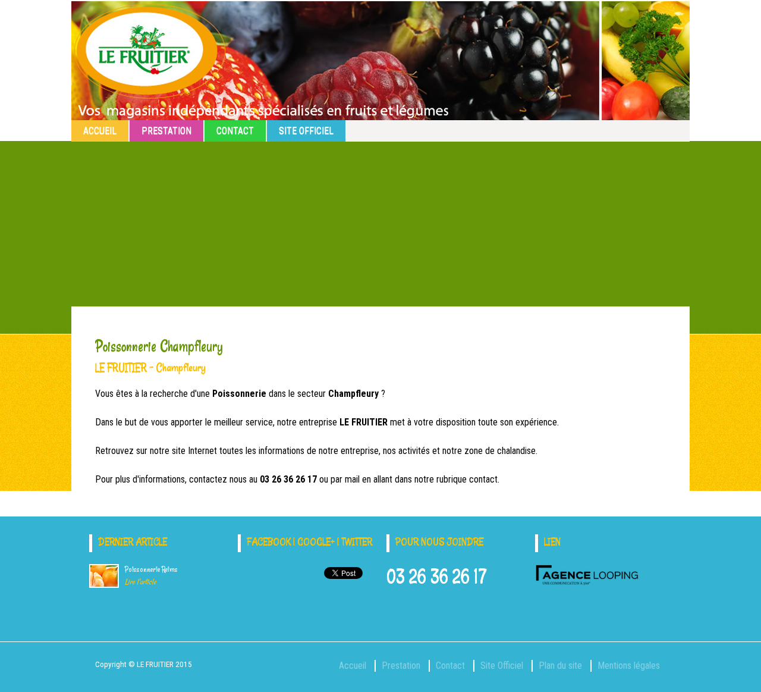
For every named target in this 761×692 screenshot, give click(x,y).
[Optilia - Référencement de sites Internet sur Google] (587, 582)
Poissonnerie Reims (151, 575)
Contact (235, 130)
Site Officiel (306, 130)
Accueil (100, 130)
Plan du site (560, 665)
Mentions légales (629, 665)
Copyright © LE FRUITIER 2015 (143, 664)
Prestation (166, 130)
